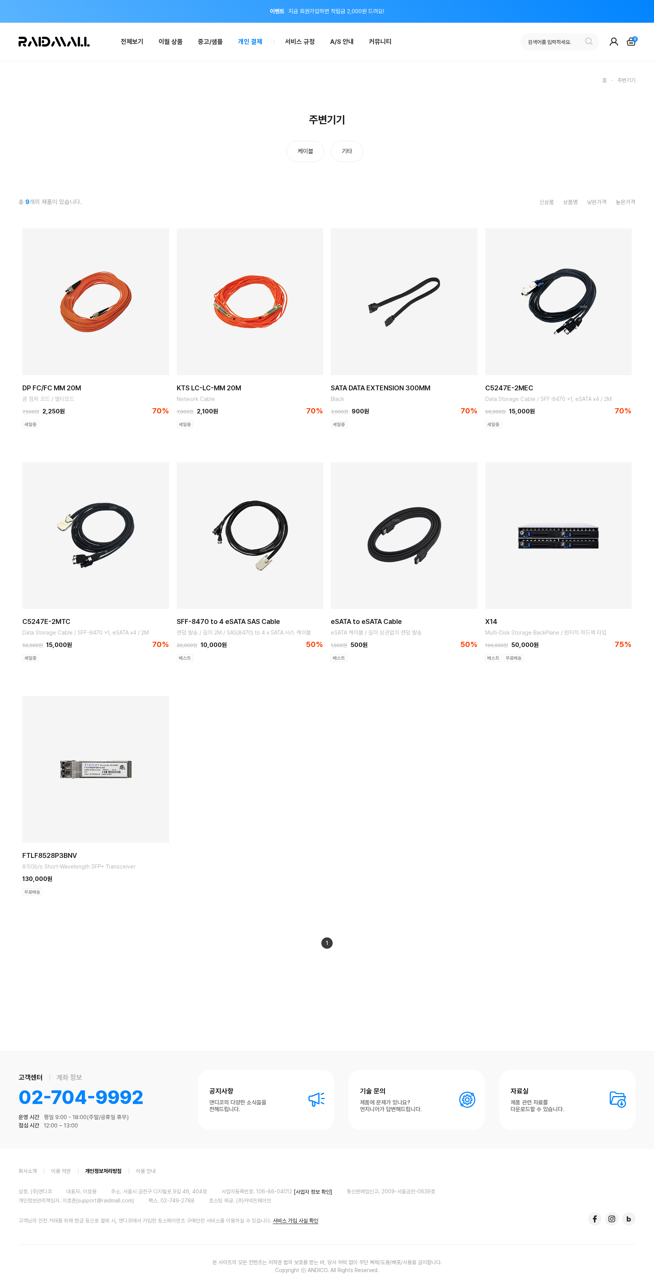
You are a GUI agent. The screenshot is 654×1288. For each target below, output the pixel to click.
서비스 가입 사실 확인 (295, 1221)
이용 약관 (61, 1171)
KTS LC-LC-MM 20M (209, 388)
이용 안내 (146, 1171)
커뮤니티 (380, 41)
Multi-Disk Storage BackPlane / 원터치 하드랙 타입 (546, 632)
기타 (347, 151)
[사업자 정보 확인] (313, 1192)
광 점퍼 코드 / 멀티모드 (48, 399)
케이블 (305, 151)
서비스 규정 (300, 41)
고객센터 (31, 1077)
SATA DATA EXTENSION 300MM (380, 388)
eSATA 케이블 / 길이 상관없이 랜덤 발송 (376, 632)
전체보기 (132, 41)
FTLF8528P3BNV (49, 855)
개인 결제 (250, 41)
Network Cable (196, 399)
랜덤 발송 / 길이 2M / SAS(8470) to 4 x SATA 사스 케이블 (244, 632)
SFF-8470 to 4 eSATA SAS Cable (228, 621)
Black (337, 399)
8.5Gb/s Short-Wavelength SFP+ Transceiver (78, 866)
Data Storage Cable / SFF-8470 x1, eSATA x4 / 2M (548, 399)
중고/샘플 (210, 41)
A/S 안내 (342, 41)
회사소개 (28, 1171)
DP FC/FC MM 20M (51, 388)
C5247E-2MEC (509, 388)
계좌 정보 (69, 1077)
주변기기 (626, 80)
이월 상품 (171, 41)
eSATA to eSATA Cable (366, 621)
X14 (491, 621)
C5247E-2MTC (46, 621)
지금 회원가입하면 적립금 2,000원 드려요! (327, 11)
